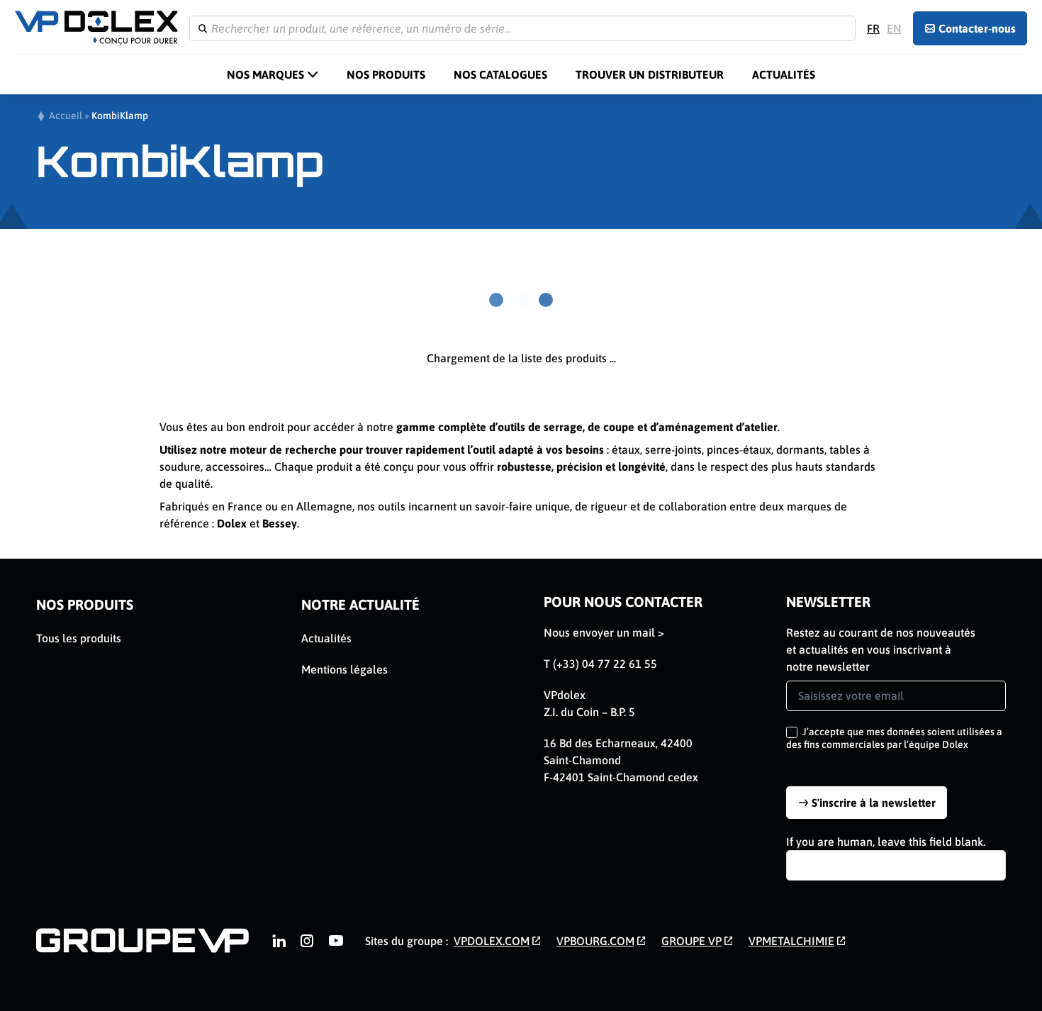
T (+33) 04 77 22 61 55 (600, 663)
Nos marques (265, 74)
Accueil (65, 115)
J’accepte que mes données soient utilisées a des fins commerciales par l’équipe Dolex (894, 738)
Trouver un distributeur (650, 74)
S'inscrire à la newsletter (874, 802)
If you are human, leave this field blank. (885, 841)
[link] (278, 941)
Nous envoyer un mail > (604, 632)
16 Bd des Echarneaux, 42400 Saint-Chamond (618, 751)
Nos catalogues (500, 74)
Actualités (783, 74)
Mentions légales (344, 669)
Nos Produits (386, 74)
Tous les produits (78, 638)
